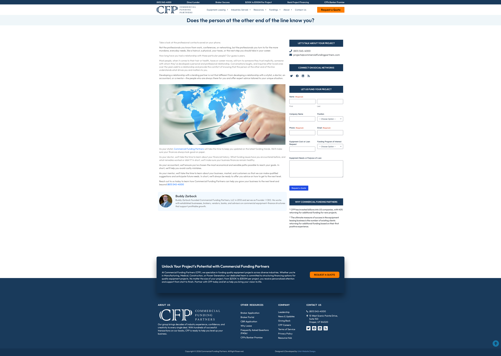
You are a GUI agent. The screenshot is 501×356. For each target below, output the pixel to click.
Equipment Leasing (216, 9)
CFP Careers (284, 324)
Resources (259, 9)
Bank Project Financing (298, 2)
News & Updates (286, 316)
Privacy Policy (40, 351)
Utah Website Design (306, 351)
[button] (66, 325)
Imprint (49, 351)
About (287, 9)
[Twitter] (291, 76)
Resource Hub (285, 337)
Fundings (273, 9)
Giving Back (284, 320)
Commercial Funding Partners (189, 148)
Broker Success (223, 2)
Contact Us (300, 9)
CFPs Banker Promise (334, 2)
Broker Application (250, 312)
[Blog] (309, 76)
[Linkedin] (303, 76)
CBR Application (249, 321)
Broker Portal (247, 317)
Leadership (284, 312)
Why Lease (246, 325)
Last (318, 106)
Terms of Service (286, 329)
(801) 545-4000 (164, 2)
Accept (35, 345)
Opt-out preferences (26, 351)
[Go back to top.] (496, 343)
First (291, 106)
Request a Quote (331, 9)
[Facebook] (297, 76)
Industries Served (239, 9)
